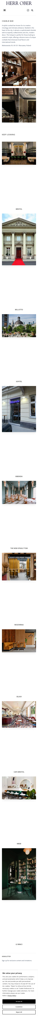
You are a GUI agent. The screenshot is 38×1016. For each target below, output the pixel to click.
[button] (4, 10)
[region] (19, 993)
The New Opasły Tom (19, 548)
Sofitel (19, 381)
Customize (19, 1007)
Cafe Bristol (19, 772)
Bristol (19, 209)
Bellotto (19, 310)
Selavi (19, 697)
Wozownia (19, 625)
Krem (19, 844)
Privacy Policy (12, 995)
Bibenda (19, 476)
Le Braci (19, 944)
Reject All (19, 1012)
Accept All (19, 1001)
